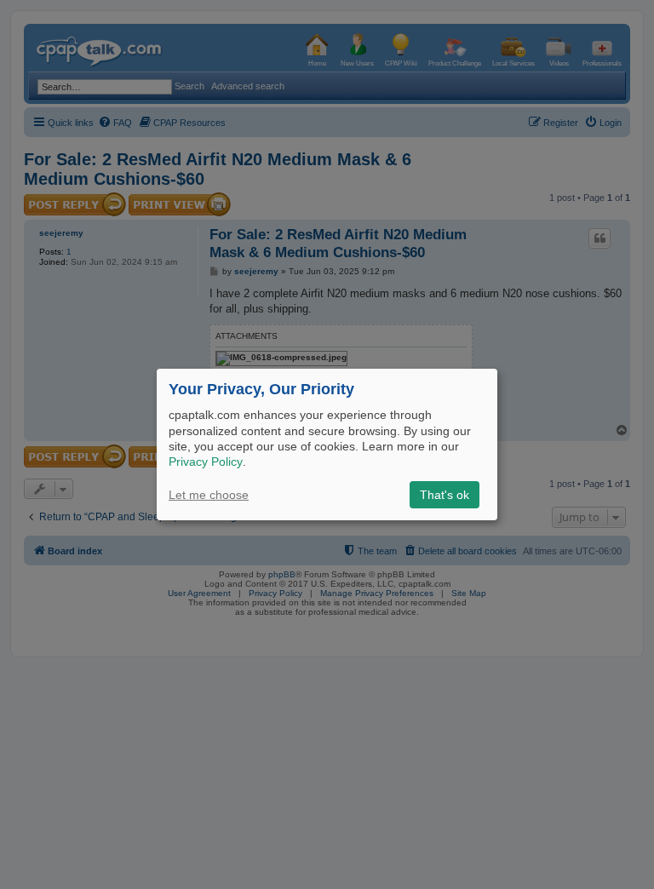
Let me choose (209, 495)
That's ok (444, 495)
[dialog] (327, 444)
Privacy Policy (206, 461)
